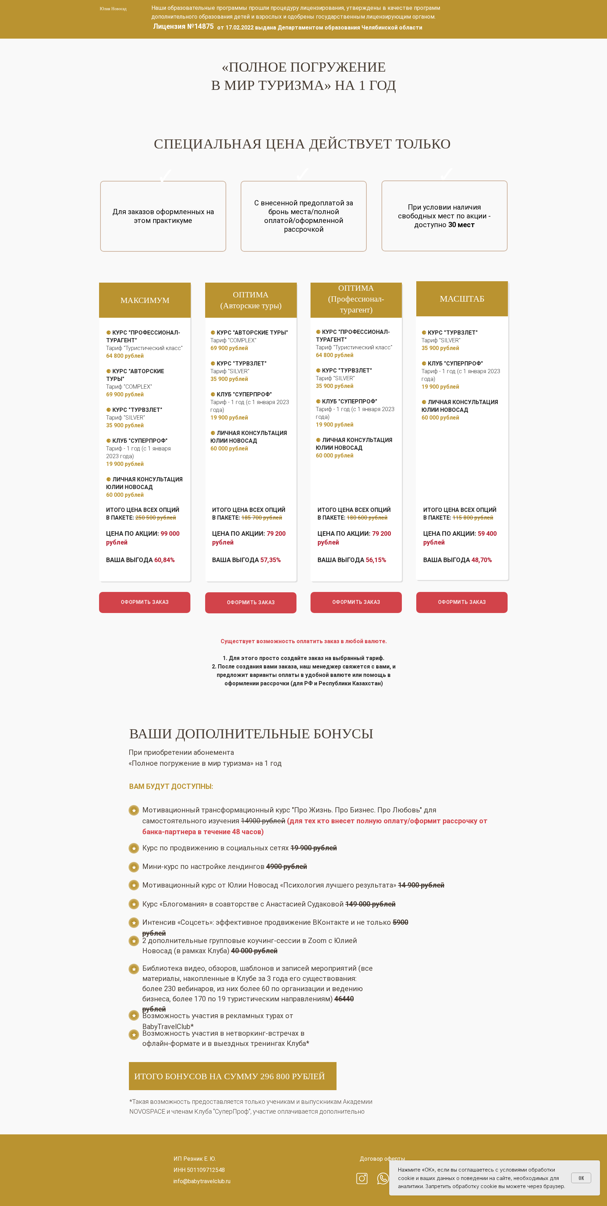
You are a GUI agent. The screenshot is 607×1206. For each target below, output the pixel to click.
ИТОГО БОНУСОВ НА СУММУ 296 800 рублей (229, 1076)
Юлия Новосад (113, 8)
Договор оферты (382, 1158)
